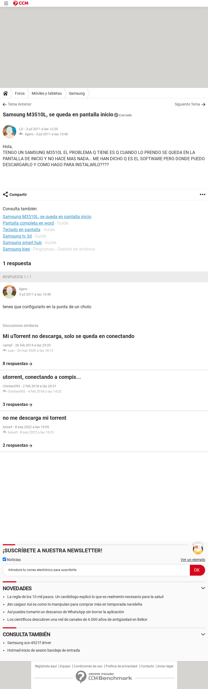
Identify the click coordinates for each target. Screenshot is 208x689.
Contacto (147, 666)
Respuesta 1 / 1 (17, 277)
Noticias (13, 559)
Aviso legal (165, 666)
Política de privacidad (121, 666)
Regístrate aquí (46, 666)
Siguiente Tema (187, 104)
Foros (20, 93)
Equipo (65, 666)
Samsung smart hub (22, 242)
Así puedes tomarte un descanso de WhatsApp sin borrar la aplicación (65, 612)
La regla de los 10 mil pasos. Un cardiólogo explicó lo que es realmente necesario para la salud (85, 597)
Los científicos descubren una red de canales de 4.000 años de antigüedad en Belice (77, 619)
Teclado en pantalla (21, 229)
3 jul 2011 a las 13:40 (52, 134)
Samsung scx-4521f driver (29, 643)
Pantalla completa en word (28, 223)
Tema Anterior (19, 104)
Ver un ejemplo (193, 559)
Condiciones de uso (88, 666)
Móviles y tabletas (47, 93)
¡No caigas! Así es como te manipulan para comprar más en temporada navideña (74, 604)
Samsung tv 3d (17, 236)
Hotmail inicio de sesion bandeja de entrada (43, 650)
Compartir (18, 194)
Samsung (77, 93)
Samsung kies (16, 249)
